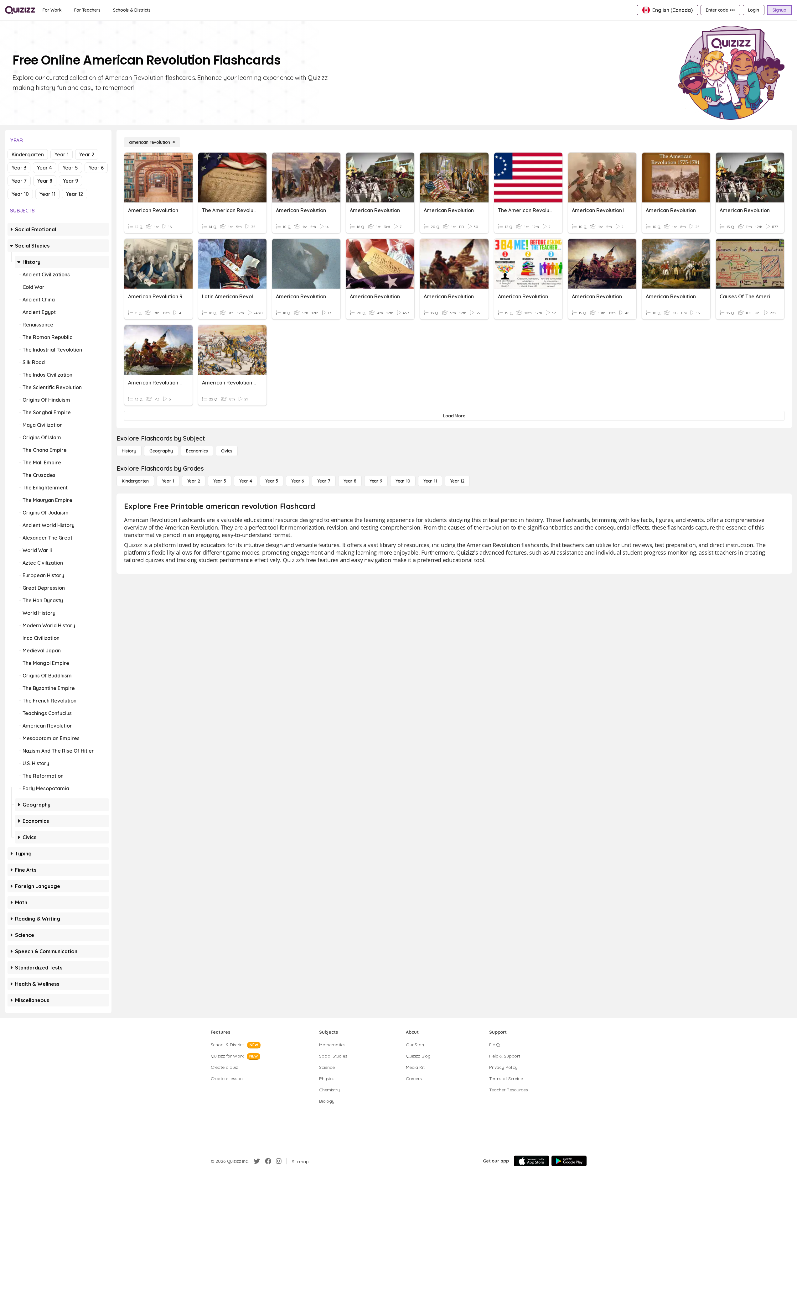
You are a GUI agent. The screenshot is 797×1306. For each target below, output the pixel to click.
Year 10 (20, 194)
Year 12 (74, 194)
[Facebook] (268, 1161)
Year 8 (44, 181)
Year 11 (47, 194)
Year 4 (44, 168)
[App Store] (531, 1161)
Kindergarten (28, 154)
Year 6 (96, 168)
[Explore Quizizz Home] (20, 10)
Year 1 (61, 154)
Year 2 (86, 154)
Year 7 (19, 181)
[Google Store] (569, 1161)
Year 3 (19, 168)
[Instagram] (279, 1161)
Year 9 (70, 181)
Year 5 (70, 168)
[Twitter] (257, 1161)
